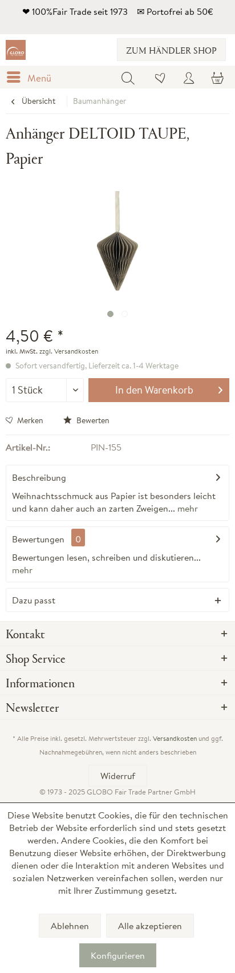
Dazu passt (33, 600)
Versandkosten (175, 738)
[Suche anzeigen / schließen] (127, 77)
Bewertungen (38, 539)
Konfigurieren (118, 955)
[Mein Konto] (188, 77)
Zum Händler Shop (171, 49)
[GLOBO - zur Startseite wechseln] (16, 50)
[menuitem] (31, 77)
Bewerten (92, 420)
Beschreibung (39, 477)
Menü (39, 77)
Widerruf (117, 775)
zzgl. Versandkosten (68, 351)
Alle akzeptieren (150, 925)
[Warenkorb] (216, 77)
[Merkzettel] (160, 77)
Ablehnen (70, 925)
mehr (186, 508)
